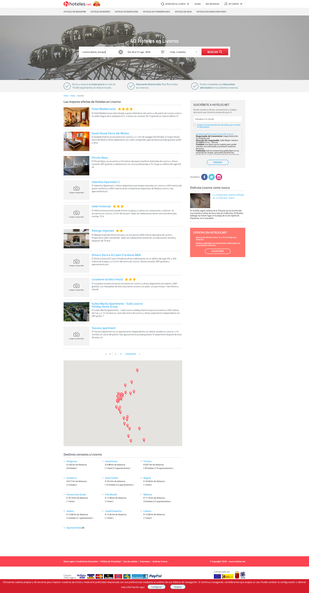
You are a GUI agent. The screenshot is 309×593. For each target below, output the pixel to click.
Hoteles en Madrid (100, 11)
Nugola (147, 478)
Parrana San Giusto (76, 494)
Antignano (71, 461)
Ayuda (198, 3)
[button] (154, 296)
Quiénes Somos (159, 561)
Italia (72, 95)
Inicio (66, 95)
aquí (142, 587)
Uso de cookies (130, 561)
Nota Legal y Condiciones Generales (81, 561)
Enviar (218, 162)
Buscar (212, 52)
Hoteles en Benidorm (75, 11)
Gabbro (70, 511)
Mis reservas (212, 3)
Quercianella (111, 478)
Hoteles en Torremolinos (156, 11)
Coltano (147, 511)
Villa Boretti (111, 494)
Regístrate (218, 251)
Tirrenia (147, 461)
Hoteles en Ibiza (183, 11)
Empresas (145, 561)
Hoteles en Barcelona (126, 11)
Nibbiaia (147, 494)
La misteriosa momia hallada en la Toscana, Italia (228, 196)
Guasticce (71, 478)
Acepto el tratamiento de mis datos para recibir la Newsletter (218, 126)
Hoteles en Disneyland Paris (211, 11)
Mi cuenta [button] (234, 3)
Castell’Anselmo (113, 511)
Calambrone (111, 461)
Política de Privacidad (110, 561)
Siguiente (130, 353)
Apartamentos (74, 527)
